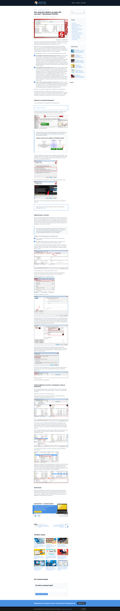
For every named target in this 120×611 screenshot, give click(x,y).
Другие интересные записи (77, 25)
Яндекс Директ (74, 39)
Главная (73, 2)
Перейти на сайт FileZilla (40, 107)
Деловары (74, 23)
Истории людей (75, 31)
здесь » (44, 208)
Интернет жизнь (75, 27)
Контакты (78, 2)
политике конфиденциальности (67, 609)
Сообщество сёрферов (76, 36)
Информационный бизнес (77, 28)
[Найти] (84, 12)
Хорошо (83, 609)
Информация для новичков (77, 29)
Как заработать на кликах (76, 32)
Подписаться (81, 603)
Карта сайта (83, 2)
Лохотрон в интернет (76, 35)
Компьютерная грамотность (43, 9)
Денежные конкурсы (76, 24)
